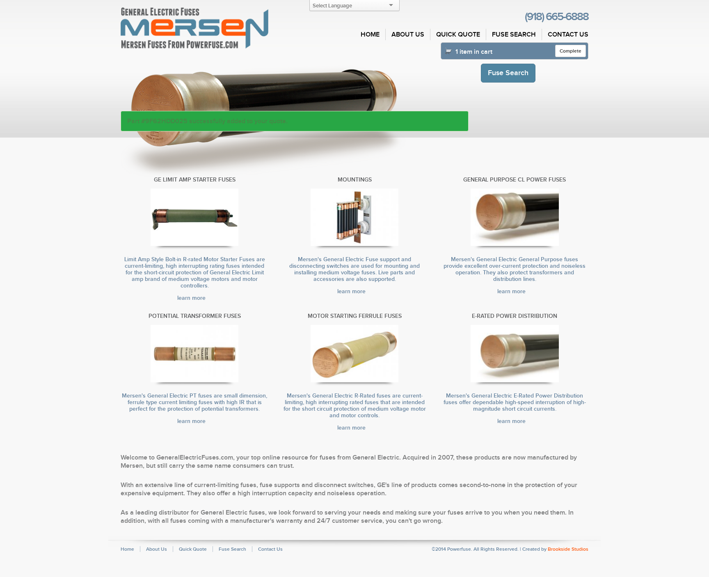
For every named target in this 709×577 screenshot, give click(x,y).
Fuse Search (514, 34)
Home (370, 34)
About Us (407, 34)
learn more (192, 297)
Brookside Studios (568, 549)
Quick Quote (458, 34)
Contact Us (568, 34)
